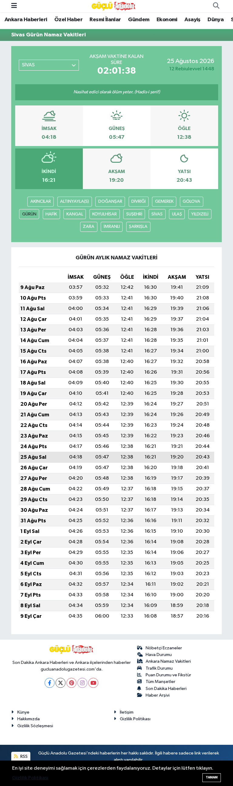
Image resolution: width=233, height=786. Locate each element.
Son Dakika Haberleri (166, 688)
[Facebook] (50, 683)
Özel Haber (68, 19)
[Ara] (216, 6)
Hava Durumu (159, 654)
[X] (61, 683)
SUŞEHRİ (134, 214)
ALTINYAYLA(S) (74, 201)
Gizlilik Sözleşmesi (35, 726)
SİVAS (157, 214)
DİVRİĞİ (138, 201)
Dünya (216, 19)
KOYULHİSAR (104, 214)
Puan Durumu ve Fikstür (168, 675)
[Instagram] (82, 683)
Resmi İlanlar (105, 19)
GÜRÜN (29, 214)
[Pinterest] (71, 683)
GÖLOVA (191, 201)
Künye (23, 712)
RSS (23, 756)
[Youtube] (93, 683)
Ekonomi (167, 19)
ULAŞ (177, 214)
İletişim (126, 712)
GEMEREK (164, 201)
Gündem (138, 19)
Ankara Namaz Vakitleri (168, 661)
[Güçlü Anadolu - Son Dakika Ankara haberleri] (114, 6)
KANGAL (74, 214)
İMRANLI (112, 226)
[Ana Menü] (14, 5)
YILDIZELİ (199, 214)
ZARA (88, 226)
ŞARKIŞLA (138, 226)
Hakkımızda (28, 719)
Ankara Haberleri (26, 19)
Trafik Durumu (159, 668)
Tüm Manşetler (160, 681)
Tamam (212, 777)
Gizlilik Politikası (135, 719)
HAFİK (51, 214)
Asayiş (192, 19)
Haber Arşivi (158, 695)
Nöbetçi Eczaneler (164, 648)
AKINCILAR (40, 201)
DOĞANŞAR (110, 201)
